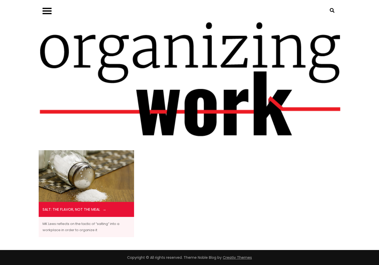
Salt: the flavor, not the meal (71, 209)
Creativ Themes (237, 257)
